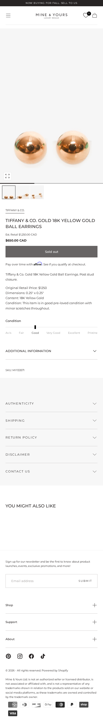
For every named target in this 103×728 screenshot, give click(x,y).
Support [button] (11, 622)
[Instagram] (20, 656)
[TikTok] (43, 656)
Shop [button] (9, 605)
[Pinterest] (8, 656)
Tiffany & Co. (15, 210)
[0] (85, 15)
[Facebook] (31, 656)
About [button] (10, 639)
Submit (85, 581)
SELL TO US (69, 3)
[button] (8, 15)
